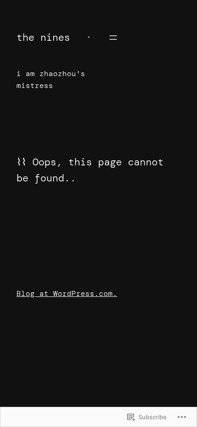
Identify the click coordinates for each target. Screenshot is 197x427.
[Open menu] (113, 37)
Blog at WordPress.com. (66, 293)
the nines (43, 37)
